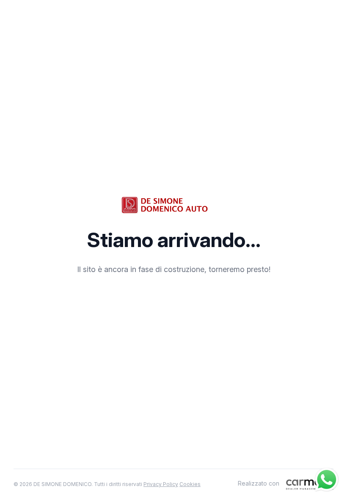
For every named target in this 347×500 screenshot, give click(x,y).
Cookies (190, 484)
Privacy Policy (160, 484)
